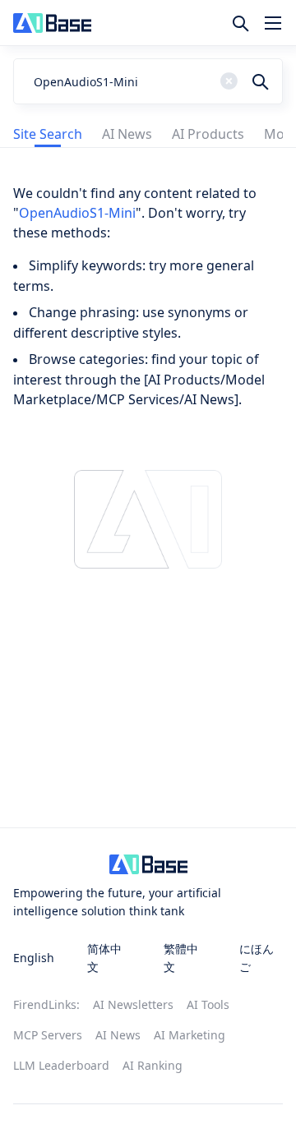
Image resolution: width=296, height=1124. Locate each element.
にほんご (256, 957)
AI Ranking (153, 1065)
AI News (127, 134)
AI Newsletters (133, 1004)
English (33, 957)
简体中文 (104, 957)
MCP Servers (47, 1035)
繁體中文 (181, 957)
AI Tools (208, 1004)
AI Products (208, 134)
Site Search (47, 134)
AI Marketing (189, 1035)
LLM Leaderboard (61, 1065)
